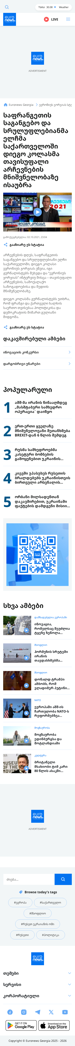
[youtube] (65, 1012)
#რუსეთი (22, 935)
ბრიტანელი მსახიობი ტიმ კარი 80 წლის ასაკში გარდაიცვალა (51, 766)
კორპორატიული (21, 995)
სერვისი (12, 984)
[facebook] (10, 1012)
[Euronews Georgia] (9, 19)
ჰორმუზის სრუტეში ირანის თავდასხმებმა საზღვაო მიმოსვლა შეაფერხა (51, 656)
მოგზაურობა (42, 727)
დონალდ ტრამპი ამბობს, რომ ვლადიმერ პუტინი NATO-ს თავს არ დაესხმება (50, 683)
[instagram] (24, 1012)
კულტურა (40, 755)
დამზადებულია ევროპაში (50, 617)
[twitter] (51, 1012)
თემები (11, 973)
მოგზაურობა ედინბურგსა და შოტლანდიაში (48, 738)
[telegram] (37, 1012)
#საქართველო (50, 902)
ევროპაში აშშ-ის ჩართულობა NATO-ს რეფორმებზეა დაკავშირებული (51, 711)
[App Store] (54, 1025)
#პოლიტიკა (50, 935)
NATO (37, 700)
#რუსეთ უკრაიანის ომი (37, 924)
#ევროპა (20, 902)
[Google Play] (21, 1025)
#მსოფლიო (37, 913)
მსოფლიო (40, 645)
